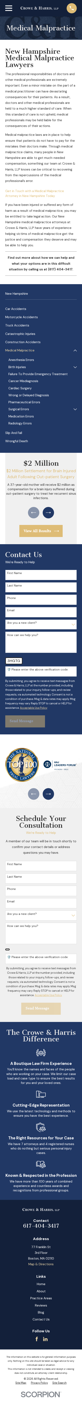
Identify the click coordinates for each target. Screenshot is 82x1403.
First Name (14, 573)
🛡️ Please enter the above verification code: (37, 669)
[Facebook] (36, 1339)
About (41, 1291)
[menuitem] (41, 309)
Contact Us (41, 1319)
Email (11, 610)
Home (41, 1284)
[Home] (39, 8)
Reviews (41, 1305)
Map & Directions (41, 1264)
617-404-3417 (41, 1226)
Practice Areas (41, 1298)
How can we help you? (22, 635)
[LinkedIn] (45, 1339)
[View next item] (48, 513)
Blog (41, 1312)
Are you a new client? (22, 623)
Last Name (14, 585)
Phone (11, 598)
